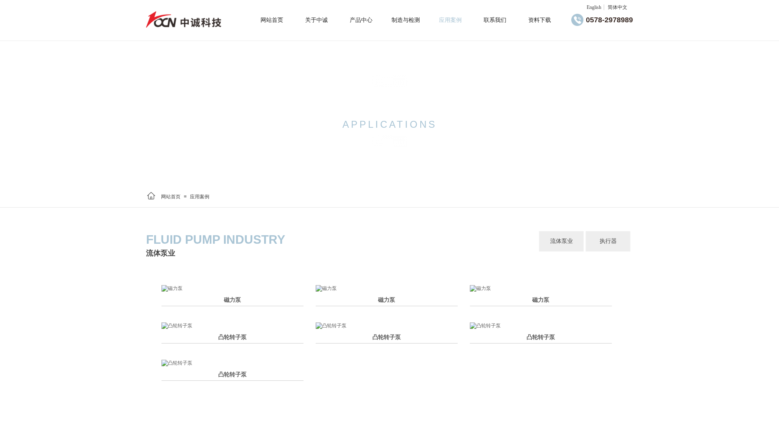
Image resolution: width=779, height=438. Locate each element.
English (594, 7)
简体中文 (617, 7)
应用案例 (199, 197)
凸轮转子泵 (232, 337)
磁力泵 (232, 300)
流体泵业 (561, 241)
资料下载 (539, 20)
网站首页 (171, 197)
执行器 (608, 241)
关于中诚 (316, 20)
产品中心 (361, 20)
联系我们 (495, 20)
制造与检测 (406, 20)
